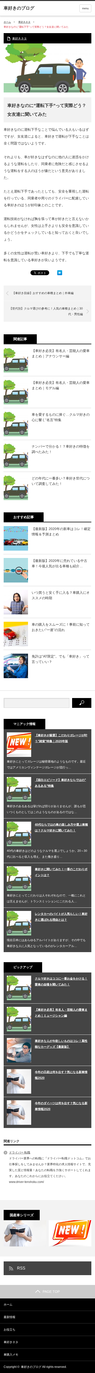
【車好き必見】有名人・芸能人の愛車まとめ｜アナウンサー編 (61, 353)
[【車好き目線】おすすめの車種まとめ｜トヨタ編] (25, 1233)
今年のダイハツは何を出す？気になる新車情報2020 (61, 1106)
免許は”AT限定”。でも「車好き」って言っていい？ (60, 659)
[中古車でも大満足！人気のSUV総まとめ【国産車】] (70, 1233)
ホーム (8, 1304)
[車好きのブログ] (19, 8)
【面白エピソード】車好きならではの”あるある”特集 (60, 783)
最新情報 (9, 1317)
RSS (21, 1268)
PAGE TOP (51, 1292)
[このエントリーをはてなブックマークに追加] (59, 274)
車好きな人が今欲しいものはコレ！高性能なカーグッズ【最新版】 (61, 1044)
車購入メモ (11, 1354)
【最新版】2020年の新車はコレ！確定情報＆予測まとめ (61, 531)
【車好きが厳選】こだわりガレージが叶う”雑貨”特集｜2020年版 (61, 738)
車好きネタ (24, 22)
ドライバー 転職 (19, 1152)
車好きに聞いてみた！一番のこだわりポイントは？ (61, 872)
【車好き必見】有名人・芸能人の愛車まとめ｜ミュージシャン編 (61, 1012)
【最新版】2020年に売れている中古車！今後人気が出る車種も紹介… (59, 563)
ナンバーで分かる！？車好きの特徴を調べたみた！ (61, 449)
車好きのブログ (31, 1367)
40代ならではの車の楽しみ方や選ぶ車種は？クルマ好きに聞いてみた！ (61, 827)
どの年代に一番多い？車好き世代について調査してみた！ (61, 481)
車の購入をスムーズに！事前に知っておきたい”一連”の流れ (61, 627)
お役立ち (9, 1329)
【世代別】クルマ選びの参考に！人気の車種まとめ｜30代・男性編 (46, 311)
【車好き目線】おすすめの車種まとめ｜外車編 (43, 293)
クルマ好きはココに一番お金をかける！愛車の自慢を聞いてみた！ (61, 981)
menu (85, 8)
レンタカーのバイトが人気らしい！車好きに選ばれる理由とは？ (61, 916)
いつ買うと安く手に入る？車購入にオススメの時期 (61, 595)
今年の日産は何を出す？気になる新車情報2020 (61, 1075)
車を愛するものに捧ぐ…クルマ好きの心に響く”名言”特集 (61, 417)
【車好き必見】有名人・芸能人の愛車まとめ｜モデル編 (61, 385)
